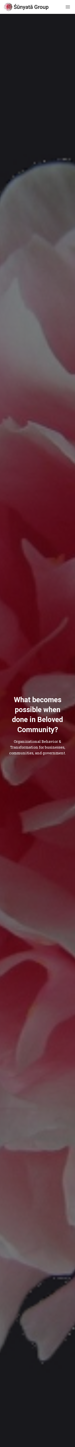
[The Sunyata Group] (28, 7)
